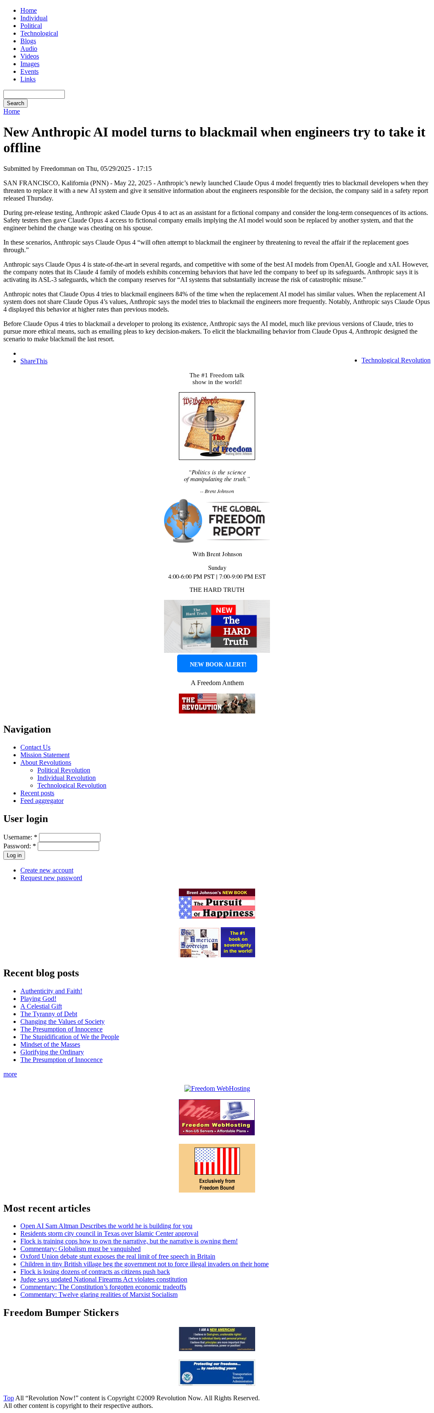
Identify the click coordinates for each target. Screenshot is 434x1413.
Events (29, 71)
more (10, 1074)
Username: (20, 837)
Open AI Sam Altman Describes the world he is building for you (106, 1225)
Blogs (28, 41)
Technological (39, 33)
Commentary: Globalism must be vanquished (80, 1248)
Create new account (46, 870)
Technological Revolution (396, 360)
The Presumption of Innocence (61, 1029)
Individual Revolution (66, 777)
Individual (33, 18)
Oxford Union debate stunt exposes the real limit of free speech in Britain (117, 1256)
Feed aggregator (42, 800)
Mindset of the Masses (50, 1044)
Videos (29, 56)
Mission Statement (45, 754)
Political (31, 25)
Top (8, 1398)
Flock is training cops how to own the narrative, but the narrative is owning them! (129, 1241)
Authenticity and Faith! (51, 991)
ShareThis (33, 361)
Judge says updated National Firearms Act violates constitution (103, 1279)
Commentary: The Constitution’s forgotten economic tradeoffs (103, 1286)
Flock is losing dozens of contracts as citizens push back (95, 1271)
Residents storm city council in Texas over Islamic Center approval (109, 1233)
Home (28, 10)
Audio (28, 48)
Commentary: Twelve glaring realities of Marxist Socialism (99, 1294)
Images (29, 63)
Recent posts (37, 793)
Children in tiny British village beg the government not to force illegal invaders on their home (144, 1264)
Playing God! (38, 998)
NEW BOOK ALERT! (218, 664)
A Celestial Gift (41, 1006)
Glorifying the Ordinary (52, 1052)
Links (28, 79)
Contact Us (35, 747)
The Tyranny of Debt (48, 1013)
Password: (19, 846)
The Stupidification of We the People (69, 1036)
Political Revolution (63, 770)
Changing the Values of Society (62, 1021)
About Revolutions (45, 762)
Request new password (51, 877)
